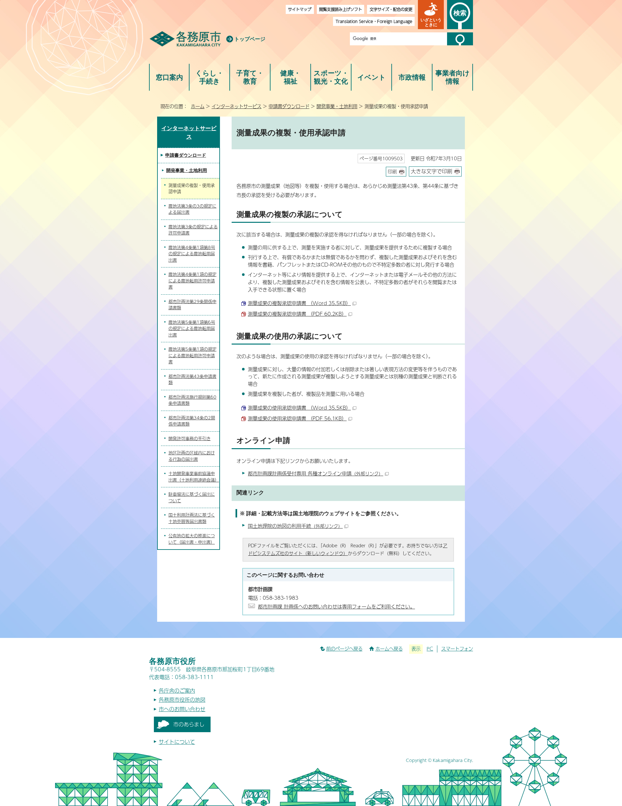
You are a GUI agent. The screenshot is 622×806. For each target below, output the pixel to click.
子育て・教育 (250, 77)
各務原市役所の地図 (182, 700)
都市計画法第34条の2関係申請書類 (191, 420)
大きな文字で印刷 (431, 171)
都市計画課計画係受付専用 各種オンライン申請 (315, 473)
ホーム (197, 106)
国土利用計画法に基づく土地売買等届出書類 (191, 518)
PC (430, 648)
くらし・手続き (209, 77)
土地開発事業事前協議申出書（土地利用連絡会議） (193, 476)
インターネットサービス (236, 106)
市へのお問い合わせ (182, 709)
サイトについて (177, 742)
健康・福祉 (290, 77)
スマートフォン (457, 648)
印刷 (392, 171)
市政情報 (412, 77)
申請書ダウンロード (289, 106)
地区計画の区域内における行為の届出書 (191, 455)
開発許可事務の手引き (189, 438)
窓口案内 (169, 77)
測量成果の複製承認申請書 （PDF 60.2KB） (297, 313)
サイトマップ (299, 9)
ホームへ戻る (389, 648)
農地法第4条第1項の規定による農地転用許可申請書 (192, 280)
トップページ (249, 39)
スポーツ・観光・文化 (331, 77)
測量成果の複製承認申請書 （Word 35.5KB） (299, 303)
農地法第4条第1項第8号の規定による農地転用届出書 (191, 253)
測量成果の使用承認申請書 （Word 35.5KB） (299, 407)
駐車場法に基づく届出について (191, 497)
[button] (431, 14)
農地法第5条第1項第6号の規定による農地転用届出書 (191, 328)
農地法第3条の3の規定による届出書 (192, 209)
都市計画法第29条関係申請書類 (192, 304)
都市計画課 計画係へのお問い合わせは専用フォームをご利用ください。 (336, 606)
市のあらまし (188, 724)
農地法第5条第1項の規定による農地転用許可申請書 (192, 355)
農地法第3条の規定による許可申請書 (193, 229)
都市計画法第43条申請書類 (192, 379)
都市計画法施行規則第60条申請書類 (192, 400)
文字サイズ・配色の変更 (391, 9)
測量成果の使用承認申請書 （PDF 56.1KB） (297, 418)
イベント (371, 77)
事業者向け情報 (452, 77)
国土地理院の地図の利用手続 (295, 525)
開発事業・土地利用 (337, 106)
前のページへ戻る (344, 648)
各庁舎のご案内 (177, 691)
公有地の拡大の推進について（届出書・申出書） (191, 538)
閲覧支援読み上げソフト (340, 9)
